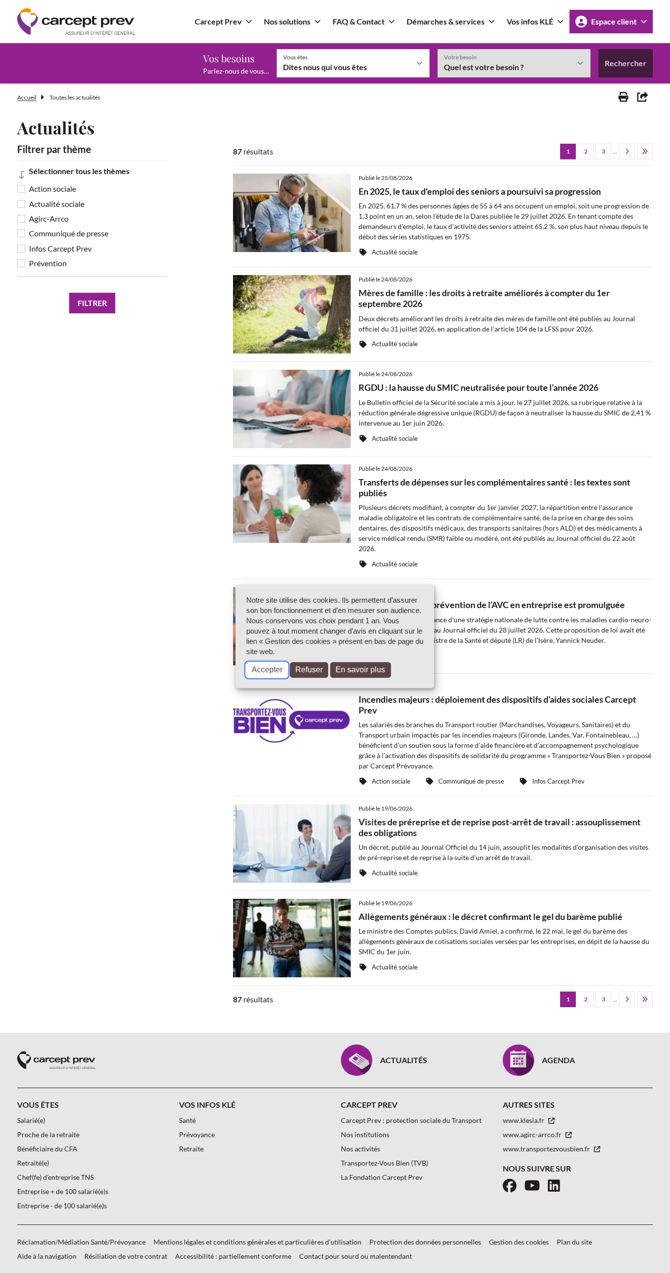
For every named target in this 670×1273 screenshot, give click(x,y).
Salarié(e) (31, 1120)
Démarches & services (446, 21)
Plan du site (574, 1242)
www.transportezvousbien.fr (547, 1149)
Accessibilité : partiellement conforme (233, 1256)
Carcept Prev (218, 21)
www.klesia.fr (524, 1120)
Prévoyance (197, 1134)
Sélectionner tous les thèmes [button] (79, 171)
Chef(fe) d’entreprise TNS (55, 1177)
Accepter (267, 670)
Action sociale (52, 188)
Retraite (191, 1149)
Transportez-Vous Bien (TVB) (384, 1163)
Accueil (26, 97)
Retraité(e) (33, 1163)
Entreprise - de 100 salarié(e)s (62, 1205)
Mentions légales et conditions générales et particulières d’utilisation (257, 1242)
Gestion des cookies (519, 1242)
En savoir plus (360, 670)
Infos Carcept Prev (60, 248)
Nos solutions (287, 21)
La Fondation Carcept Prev (381, 1177)
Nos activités (360, 1149)
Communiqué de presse (68, 233)
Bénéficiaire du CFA (47, 1149)
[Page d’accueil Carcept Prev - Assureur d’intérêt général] (76, 21)
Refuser (309, 670)
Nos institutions (365, 1134)
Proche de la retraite (48, 1134)
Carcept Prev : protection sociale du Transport (411, 1120)
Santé (187, 1120)
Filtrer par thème (54, 149)
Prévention (48, 263)
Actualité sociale (56, 203)
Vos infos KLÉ (530, 21)
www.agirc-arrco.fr (533, 1134)
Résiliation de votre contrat (125, 1256)
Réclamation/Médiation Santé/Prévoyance (81, 1242)
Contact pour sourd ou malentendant (355, 1256)
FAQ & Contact (359, 21)
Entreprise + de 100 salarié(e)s (62, 1191)
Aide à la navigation (47, 1256)
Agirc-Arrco (49, 218)
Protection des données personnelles (425, 1242)
